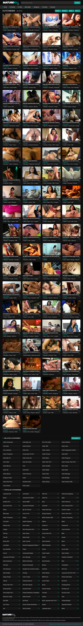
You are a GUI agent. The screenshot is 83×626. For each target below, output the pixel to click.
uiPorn (5, 181)
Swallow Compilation (70, 557)
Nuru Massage (31, 557)
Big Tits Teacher (31, 509)
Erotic (69, 87)
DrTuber (65, 86)
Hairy (14, 145)
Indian (14, 30)
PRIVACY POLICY (61, 624)
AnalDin (6, 28)
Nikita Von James (36, 355)
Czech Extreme (70, 529)
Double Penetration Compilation (31, 593)
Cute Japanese (7, 450)
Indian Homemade (8, 442)
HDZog (65, 258)
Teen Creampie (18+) (70, 505)
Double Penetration (33, 145)
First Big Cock (70, 588)
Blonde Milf (75, 374)
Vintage (77, 317)
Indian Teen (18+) (46, 462)
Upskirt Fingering (31, 521)
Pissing (45, 317)
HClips (45, 296)
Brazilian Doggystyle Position (31, 545)
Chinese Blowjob (70, 600)
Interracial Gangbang (70, 493)
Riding (45, 259)
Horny (49, 317)
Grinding (31, 573)
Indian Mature (6, 473)
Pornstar (75, 183)
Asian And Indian (27, 462)
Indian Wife (45, 446)
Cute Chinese (6, 485)
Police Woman (50, 573)
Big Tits (9, 30)
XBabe (5, 47)
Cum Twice (11, 604)
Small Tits (6, 278)
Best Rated (28, 7)
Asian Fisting (31, 525)
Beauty (33, 240)
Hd (4, 49)
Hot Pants (70, 580)
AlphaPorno (7, 315)
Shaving (11, 533)
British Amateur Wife (50, 517)
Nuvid (25, 430)
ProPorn (26, 28)
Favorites (52, 7)
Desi (55, 355)
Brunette (71, 30)
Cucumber (11, 521)
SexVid (25, 353)
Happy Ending (11, 576)
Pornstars (44, 7)
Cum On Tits (31, 513)
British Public (31, 537)
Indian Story (65, 446)
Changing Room (70, 584)
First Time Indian (46, 442)
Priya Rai (6, 183)
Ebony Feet (11, 541)
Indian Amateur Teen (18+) (69, 462)
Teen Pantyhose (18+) (31, 529)
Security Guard (70, 592)
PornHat (65, 239)
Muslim (50, 557)
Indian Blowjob (65, 477)
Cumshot (17, 259)
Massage (77, 87)
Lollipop (11, 529)
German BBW (31, 501)
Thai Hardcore (11, 569)
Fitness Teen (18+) (11, 584)
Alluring (25, 30)
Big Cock (74, 240)
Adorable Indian (27, 481)
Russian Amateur (50, 513)
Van (11, 608)
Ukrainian (50, 569)
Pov (32, 68)
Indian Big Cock (27, 442)
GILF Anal (70, 569)
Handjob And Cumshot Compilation (31, 569)
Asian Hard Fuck (11, 505)
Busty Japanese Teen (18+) (50, 600)
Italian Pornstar (31, 596)
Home (5, 7)
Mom (15, 298)
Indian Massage (66, 473)
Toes (70, 596)
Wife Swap (11, 513)
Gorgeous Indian (7, 477)
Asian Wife (70, 49)
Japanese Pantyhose (31, 505)
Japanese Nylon (50, 608)
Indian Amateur (27, 446)
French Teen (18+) (70, 513)
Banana (50, 565)
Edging (31, 517)
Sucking (70, 183)
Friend (11, 509)
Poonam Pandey (67, 106)
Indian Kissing (45, 481)
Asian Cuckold (31, 541)
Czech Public (50, 580)
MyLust (25, 200)
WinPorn (46, 105)
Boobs (65, 183)
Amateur (46, 30)
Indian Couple (50, 553)
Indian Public (45, 473)
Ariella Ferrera (27, 49)
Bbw (9, 221)
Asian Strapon (70, 553)
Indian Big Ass (7, 466)
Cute (9, 106)
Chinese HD (70, 525)
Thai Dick (11, 565)
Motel (70, 608)
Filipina (50, 521)
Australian (50, 505)
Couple (14, 49)
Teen (71, 412)
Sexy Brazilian (11, 549)
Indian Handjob (46, 466)
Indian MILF (65, 454)
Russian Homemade (31, 565)
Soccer (11, 553)
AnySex (6, 105)
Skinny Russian (31, 608)
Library (50, 549)
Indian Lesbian (46, 450)
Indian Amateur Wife (67, 481)
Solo (33, 393)
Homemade (12, 125)
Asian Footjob (11, 573)
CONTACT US (77, 624)
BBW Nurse (50, 576)
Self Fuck (50, 493)
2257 (72, 624)
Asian (5, 30)
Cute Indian (6, 462)
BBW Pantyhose (50, 545)
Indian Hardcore (27, 473)
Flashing (71, 68)
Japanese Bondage (31, 553)
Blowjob (65, 30)
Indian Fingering (66, 458)
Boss (50, 501)
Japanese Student (70, 604)
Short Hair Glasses (31, 584)
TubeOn (6, 430)
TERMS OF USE (52, 624)
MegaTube (26, 47)
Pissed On (50, 525)
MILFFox (65, 411)
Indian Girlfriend (66, 442)
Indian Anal (25, 450)
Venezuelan (50, 529)
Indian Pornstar (46, 454)
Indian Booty (45, 458)
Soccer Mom (70, 549)
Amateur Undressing (70, 517)
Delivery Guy (11, 525)
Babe (56, 68)
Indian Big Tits (7, 458)
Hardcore (37, 30)
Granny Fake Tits (50, 533)
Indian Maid (65, 469)
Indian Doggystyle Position (69, 450)
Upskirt (13, 221)
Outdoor (32, 336)
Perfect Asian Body (70, 576)
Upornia (26, 143)
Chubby (45, 145)
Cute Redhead (46, 477)
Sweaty (50, 596)
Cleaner (11, 580)
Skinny (49, 221)
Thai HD (11, 537)
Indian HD (5, 469)
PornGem (65, 181)
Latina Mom (31, 493)
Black (11, 374)
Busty (55, 49)
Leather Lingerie (70, 509)
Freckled (50, 592)
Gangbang (11, 240)
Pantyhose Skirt (31, 588)
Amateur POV (11, 501)
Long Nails (11, 545)
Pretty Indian (26, 485)
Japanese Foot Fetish (31, 497)
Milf (18, 49)
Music (70, 541)
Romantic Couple (11, 596)
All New (20, 7)
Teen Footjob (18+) (11, 592)
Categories (36, 7)
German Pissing (50, 588)
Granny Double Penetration (31, 604)
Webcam (46, 68)
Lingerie (36, 68)
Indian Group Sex (27, 458)
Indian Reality (45, 469)
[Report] (19, 28)
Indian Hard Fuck (7, 481)
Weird (70, 521)
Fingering (55, 30)
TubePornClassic (67, 315)
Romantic (26, 259)
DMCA (68, 624)
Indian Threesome (8, 454)
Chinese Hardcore (31, 580)
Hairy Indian (65, 466)
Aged (70, 497)
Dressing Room (11, 588)
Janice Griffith (13, 87)
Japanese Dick (11, 493)
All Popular (12, 7)
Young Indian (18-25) (28, 454)
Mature (11, 412)
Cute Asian (6, 446)
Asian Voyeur (31, 533)
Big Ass (31, 106)
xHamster (46, 28)
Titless (31, 549)
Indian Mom (26, 469)
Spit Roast (31, 600)
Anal (25, 68)
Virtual (70, 545)
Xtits (5, 86)
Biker (70, 533)
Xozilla (25, 105)
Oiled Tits (50, 497)
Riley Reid (6, 87)
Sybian (50, 604)
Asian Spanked (50, 541)
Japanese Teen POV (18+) (70, 573)
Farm (50, 537)
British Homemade (31, 561)
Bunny (50, 584)
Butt (69, 240)
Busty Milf (31, 30)
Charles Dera (35, 49)
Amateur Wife (32, 87)
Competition (70, 565)
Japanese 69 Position (11, 557)
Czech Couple (31, 576)
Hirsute (70, 537)
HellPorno (6, 124)
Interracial (37, 164)
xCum (5, 334)
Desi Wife (11, 600)
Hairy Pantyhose (11, 561)
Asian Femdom (50, 561)
